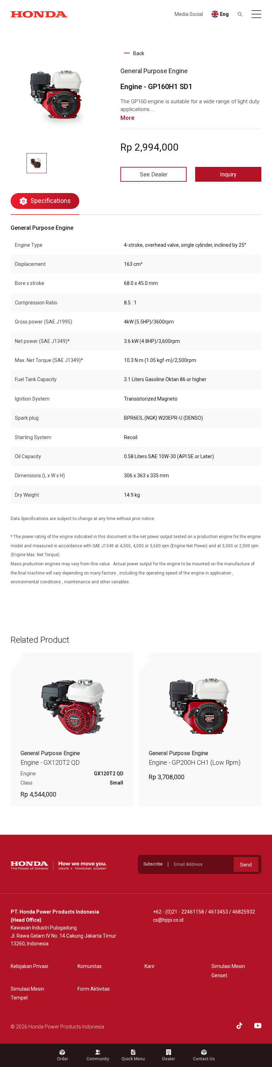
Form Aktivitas (94, 989)
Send (246, 865)
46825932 (243, 912)
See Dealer (154, 174)
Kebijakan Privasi (29, 966)
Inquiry (228, 174)
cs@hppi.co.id (168, 920)
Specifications (50, 200)
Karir (149, 966)
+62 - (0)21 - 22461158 (178, 912)
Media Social (189, 14)
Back (138, 53)
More (127, 118)
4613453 (218, 912)
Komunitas (90, 966)
